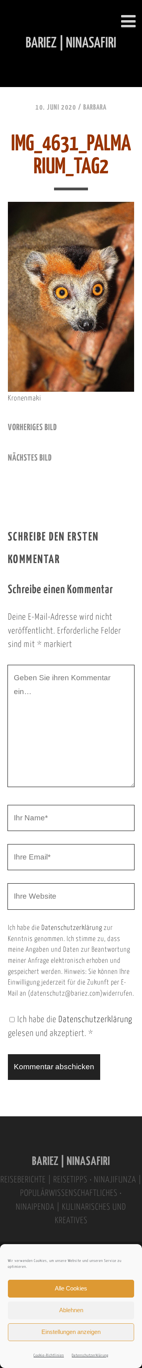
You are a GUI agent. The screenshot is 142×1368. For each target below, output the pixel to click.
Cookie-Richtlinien (49, 1355)
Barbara (94, 107)
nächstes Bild (30, 458)
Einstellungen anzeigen (71, 1331)
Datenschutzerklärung (90, 1355)
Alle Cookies (71, 1288)
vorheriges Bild (32, 427)
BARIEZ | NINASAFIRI (71, 1161)
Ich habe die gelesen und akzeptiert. (70, 1026)
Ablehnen (71, 1310)
